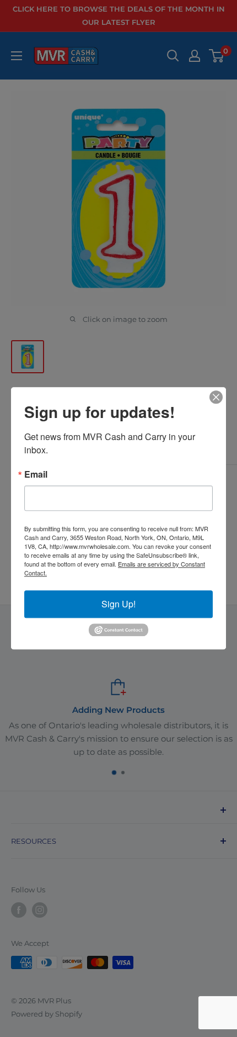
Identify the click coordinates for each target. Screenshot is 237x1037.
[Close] (216, 397)
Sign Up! (118, 603)
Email (35, 474)
